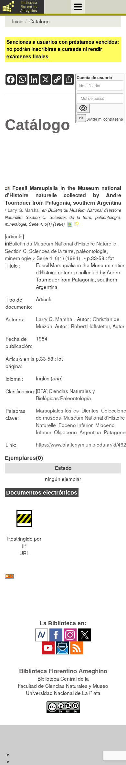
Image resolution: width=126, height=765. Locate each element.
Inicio (18, 21)
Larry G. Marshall (24, 210)
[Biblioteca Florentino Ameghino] (22, 7)
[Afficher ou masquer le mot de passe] (83, 108)
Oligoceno (65, 432)
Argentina (90, 432)
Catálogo (37, 124)
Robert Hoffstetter (90, 325)
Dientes (90, 410)
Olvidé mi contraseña (104, 119)
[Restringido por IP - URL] (24, 515)
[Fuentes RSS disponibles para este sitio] (63, 576)
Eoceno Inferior (75, 424)
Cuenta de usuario (94, 77)
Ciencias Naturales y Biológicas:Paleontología (65, 394)
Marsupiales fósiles (57, 410)
